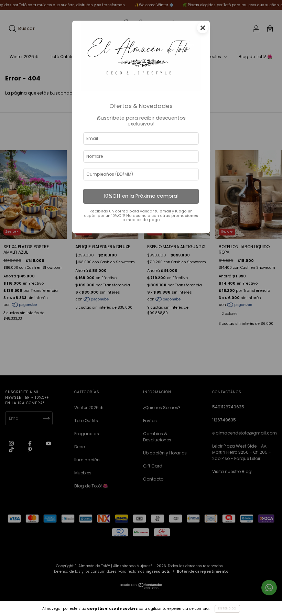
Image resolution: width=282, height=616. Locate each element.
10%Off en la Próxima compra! (141, 195)
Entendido (227, 608)
